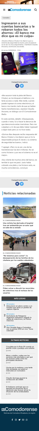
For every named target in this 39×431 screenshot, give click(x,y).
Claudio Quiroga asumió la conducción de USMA (16, 379)
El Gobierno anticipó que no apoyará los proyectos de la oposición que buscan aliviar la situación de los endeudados (18, 389)
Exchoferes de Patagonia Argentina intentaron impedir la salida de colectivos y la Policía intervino (18, 318)
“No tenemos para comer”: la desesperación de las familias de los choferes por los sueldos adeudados (18, 258)
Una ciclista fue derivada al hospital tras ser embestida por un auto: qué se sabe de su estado (18, 225)
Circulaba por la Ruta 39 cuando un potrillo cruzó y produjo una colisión (20, 347)
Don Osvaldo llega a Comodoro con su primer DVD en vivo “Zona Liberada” (19, 329)
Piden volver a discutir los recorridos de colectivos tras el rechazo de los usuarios (18, 290)
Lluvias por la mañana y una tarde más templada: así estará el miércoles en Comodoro (19, 369)
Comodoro (6, 18)
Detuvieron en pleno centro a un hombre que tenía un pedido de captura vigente (19, 307)
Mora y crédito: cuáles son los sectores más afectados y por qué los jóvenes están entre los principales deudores (19, 357)
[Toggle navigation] (4, 9)
